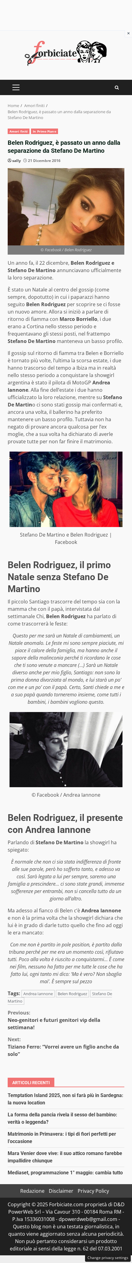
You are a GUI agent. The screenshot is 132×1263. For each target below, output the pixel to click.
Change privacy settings (107, 1257)
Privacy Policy (93, 1191)
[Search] (117, 88)
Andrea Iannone (38, 993)
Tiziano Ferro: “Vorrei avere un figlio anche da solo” (63, 1046)
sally (16, 160)
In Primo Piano (44, 131)
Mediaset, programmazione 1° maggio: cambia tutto (65, 1173)
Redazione (32, 1191)
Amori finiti (19, 131)
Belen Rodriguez (72, 993)
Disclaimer (61, 1191)
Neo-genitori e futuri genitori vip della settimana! (54, 1020)
